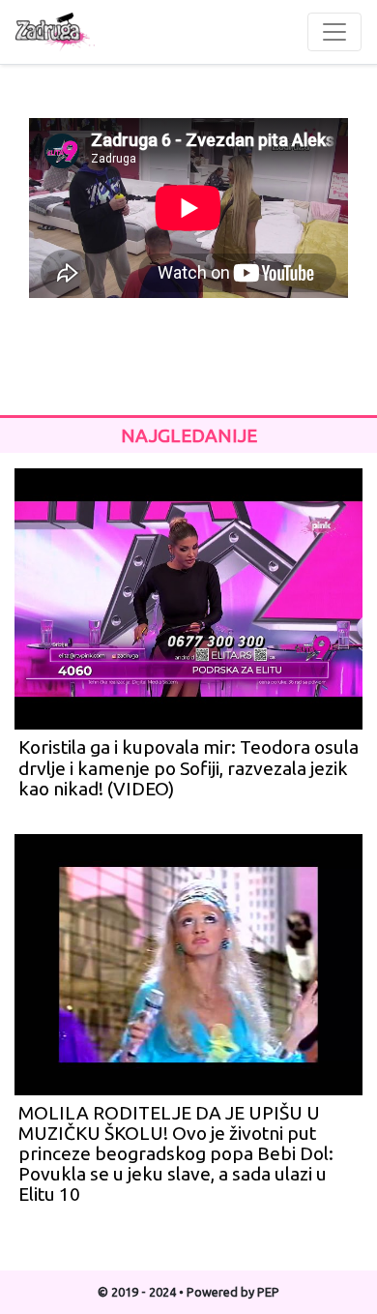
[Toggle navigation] (334, 32)
